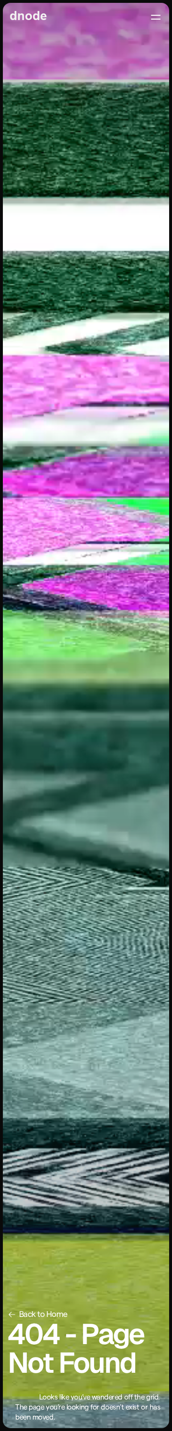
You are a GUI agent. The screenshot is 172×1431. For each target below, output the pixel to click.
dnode (28, 16)
